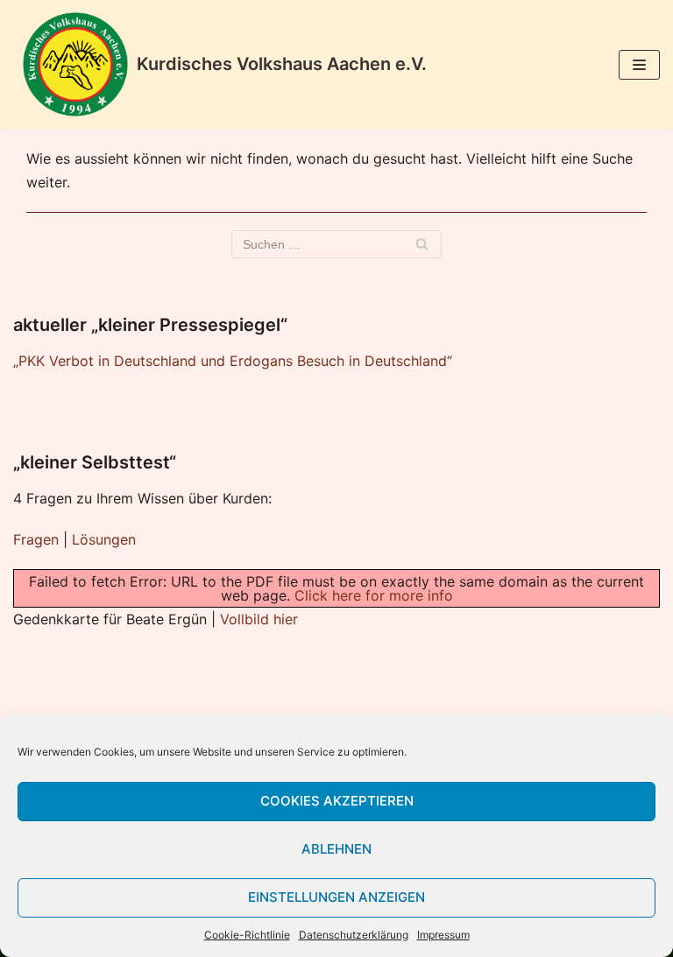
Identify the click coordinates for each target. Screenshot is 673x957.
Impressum (443, 934)
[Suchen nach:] (336, 244)
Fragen (36, 539)
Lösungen (104, 539)
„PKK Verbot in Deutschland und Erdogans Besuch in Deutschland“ (232, 360)
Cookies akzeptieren (337, 800)
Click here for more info (373, 595)
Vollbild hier (259, 619)
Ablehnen (336, 849)
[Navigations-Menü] (639, 65)
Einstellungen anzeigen (336, 897)
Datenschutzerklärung (353, 934)
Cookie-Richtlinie (247, 934)
